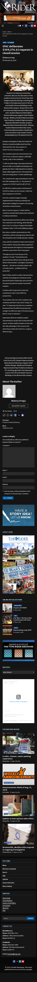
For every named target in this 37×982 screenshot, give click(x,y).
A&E (15, 615)
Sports (5, 872)
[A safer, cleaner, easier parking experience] (18, 743)
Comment (6, 445)
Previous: (11, 421)
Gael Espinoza (7, 852)
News (4, 42)
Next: (8, 427)
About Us (6, 908)
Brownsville (7, 842)
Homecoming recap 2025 (7, 630)
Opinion (5, 879)
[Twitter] (29, 25)
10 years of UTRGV (7, 608)
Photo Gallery (7, 886)
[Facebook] (26, 25)
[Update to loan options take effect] (18, 805)
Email (5, 477)
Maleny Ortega (9, 57)
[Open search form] (22, 26)
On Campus (10, 42)
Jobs (4, 910)
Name (5, 470)
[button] (3, 25)
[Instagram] (32, 25)
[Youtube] (35, 25)
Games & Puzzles (8, 883)
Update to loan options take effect (18, 818)
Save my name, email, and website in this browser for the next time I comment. (17, 492)
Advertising (6, 898)
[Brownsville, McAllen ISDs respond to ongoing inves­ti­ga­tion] (18, 834)
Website (5, 484)
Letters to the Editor (9, 903)
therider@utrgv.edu (13, 954)
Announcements (8, 782)
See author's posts (18, 406)
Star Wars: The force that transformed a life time (7, 619)
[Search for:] (15, 918)
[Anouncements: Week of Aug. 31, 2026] (18, 774)
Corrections (6, 905)
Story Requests (7, 900)
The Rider (6, 720)
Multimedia (17, 605)
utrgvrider (14, 720)
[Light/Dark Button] (19, 26)
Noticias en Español (9, 869)
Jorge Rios (6, 761)
